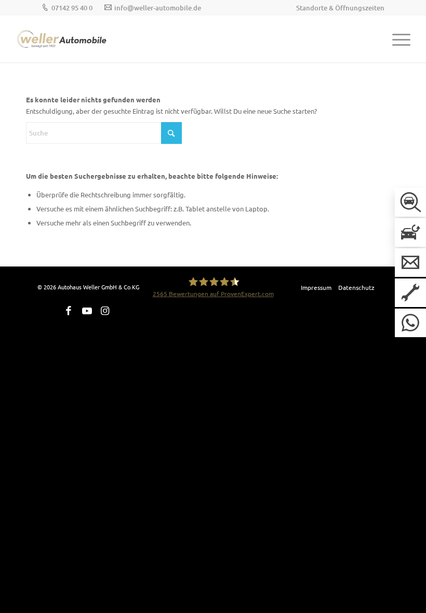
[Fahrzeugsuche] (410, 202)
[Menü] (396, 39)
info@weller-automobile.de (157, 7)
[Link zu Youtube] (87, 310)
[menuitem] (337, 7)
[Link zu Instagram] (105, 310)
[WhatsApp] (410, 323)
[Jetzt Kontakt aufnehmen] (410, 262)
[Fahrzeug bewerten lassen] (410, 232)
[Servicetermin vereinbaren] (410, 292)
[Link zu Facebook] (68, 310)
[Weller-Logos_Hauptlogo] (62, 39)
